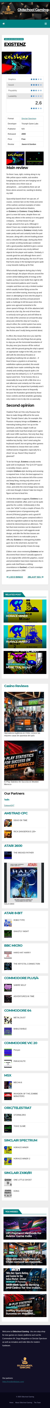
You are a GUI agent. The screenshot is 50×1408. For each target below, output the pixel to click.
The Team (37, 1402)
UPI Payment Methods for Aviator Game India (23, 1234)
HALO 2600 (9, 904)
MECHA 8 (18, 1082)
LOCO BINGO (15, 577)
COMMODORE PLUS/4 (21, 978)
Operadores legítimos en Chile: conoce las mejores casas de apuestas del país (24, 1261)
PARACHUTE (20, 1061)
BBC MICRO (13, 945)
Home (11, 1402)
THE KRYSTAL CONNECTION (27, 964)
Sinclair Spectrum (29, 119)
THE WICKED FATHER (24, 853)
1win (6, 799)
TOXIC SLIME (20, 1126)
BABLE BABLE (20, 1029)
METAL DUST (20, 1018)
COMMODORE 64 (17, 1010)
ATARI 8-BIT (13, 913)
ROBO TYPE (19, 920)
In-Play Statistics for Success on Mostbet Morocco (19, 1313)
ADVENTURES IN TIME (24, 996)
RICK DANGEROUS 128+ (25, 832)
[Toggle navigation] (45, 24)
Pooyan (17, 1050)
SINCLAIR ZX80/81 (18, 1173)
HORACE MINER (17, 616)
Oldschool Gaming (33, 10)
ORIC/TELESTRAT (17, 1108)
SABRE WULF (20, 985)
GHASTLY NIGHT (21, 931)
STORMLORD (20, 1115)
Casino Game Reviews (14, 1230)
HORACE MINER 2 (18, 641)
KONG (16, 1191)
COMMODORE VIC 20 (20, 1043)
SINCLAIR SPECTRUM (20, 1140)
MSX (7, 1075)
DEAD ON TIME (20, 820)
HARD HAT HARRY (22, 953)
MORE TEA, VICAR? (19, 667)
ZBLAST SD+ (35, 577)
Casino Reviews (16, 686)
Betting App (10, 1281)
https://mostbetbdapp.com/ (13, 1382)
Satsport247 (9, 805)
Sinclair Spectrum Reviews (14, 39)
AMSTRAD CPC (16, 813)
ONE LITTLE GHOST (23, 1180)
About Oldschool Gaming (23, 1402)
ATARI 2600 (13, 846)
